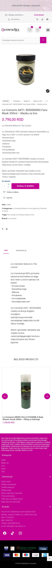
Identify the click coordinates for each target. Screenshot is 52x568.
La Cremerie (17, 208)
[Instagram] (20, 533)
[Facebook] (4, 533)
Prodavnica (16, 101)
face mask (11, 215)
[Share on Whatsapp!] (7, 229)
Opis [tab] (6, 250)
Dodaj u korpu (25, 186)
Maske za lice (37, 101)
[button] (48, 30)
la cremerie (20, 215)
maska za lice (29, 215)
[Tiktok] (12, 533)
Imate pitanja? (39, 15)
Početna (5, 101)
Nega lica (27, 101)
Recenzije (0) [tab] (21, 250)
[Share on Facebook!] (2, 229)
